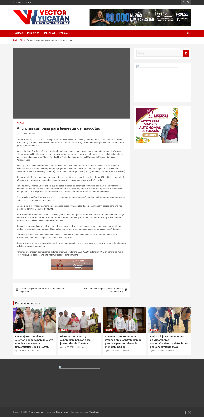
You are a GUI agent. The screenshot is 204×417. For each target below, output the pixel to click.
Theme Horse (62, 412)
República (49, 33)
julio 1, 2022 (22, 133)
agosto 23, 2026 (22, 350)
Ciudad (19, 33)
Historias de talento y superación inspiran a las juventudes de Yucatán (75, 340)
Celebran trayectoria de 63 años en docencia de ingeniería (42, 290)
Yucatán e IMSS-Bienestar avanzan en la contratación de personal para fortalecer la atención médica (123, 341)
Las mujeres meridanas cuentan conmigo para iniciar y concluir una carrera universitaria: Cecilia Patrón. (34, 341)
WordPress (94, 412)
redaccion (33, 133)
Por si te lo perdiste (27, 303)
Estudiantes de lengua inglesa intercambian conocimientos (103, 290)
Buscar (186, 53)
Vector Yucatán (36, 412)
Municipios (33, 33)
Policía (63, 33)
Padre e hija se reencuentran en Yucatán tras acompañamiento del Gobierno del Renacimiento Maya (168, 341)
